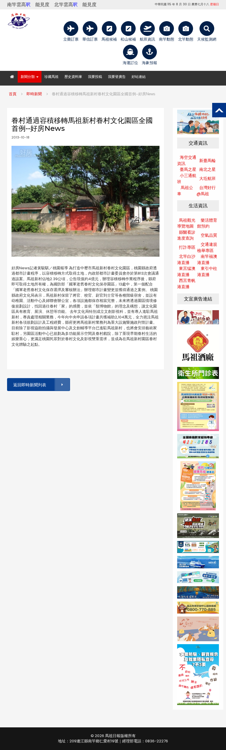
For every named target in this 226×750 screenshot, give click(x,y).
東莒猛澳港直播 (186, 271)
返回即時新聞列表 (29, 385)
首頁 (12, 94)
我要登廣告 (117, 76)
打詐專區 (187, 247)
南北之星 (207, 169)
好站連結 (139, 76)
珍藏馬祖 (51, 76)
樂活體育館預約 (207, 223)
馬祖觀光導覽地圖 (186, 223)
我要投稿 (95, 76)
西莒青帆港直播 (186, 284)
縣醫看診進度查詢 (186, 235)
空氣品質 (209, 235)
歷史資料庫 (73, 76)
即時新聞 (34, 94)
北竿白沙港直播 (186, 259)
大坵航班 (207, 178)
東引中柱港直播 (207, 271)
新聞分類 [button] (28, 76)
